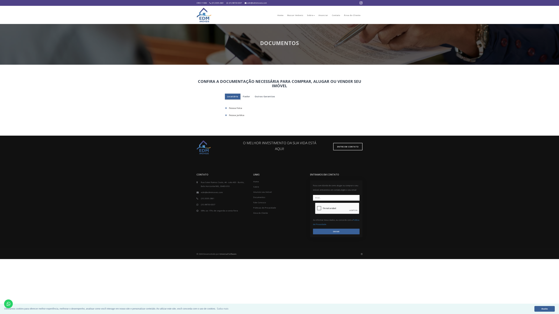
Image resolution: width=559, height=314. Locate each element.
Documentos (259, 197)
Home (280, 15)
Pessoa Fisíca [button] (235, 108)
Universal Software (227, 254)
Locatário (232, 96)
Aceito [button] (544, 309)
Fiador (246, 96)
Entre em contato (348, 146)
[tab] (279, 108)
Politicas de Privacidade (264, 207)
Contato (336, 15)
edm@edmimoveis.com (257, 3)
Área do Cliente (352, 15)
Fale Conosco (259, 202)
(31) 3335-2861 (218, 3)
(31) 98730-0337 (235, 3)
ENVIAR (336, 231)
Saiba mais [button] (222, 308)
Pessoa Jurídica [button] (236, 115)
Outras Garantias (265, 96)
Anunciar (323, 15)
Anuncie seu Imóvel (262, 192)
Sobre (310, 15)
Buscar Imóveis (295, 15)
